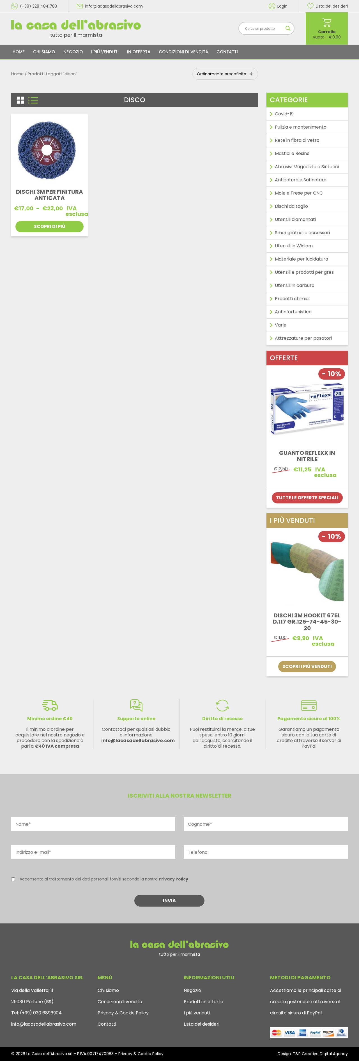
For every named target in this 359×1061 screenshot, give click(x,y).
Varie (280, 325)
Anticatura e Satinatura (300, 180)
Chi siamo (44, 52)
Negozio (73, 52)
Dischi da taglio (291, 206)
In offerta (138, 52)
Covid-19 (284, 114)
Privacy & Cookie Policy (123, 1013)
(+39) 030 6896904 (40, 1013)
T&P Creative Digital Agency (320, 1054)
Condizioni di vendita (183, 52)
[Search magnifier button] (288, 28)
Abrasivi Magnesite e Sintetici (307, 166)
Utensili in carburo (294, 285)
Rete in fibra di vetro (297, 140)
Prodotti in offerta (203, 1001)
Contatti (227, 52)
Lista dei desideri (201, 1024)
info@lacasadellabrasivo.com (43, 1024)
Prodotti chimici (292, 298)
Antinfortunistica (293, 312)
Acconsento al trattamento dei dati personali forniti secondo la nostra (104, 879)
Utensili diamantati (295, 219)
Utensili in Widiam (294, 246)
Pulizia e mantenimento (300, 127)
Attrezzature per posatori (303, 338)
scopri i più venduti (307, 666)
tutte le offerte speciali (307, 497)
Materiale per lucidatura (301, 259)
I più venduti (105, 52)
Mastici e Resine (292, 153)
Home (19, 52)
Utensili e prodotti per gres (304, 272)
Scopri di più (49, 226)
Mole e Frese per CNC (299, 193)
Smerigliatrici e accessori (302, 232)
